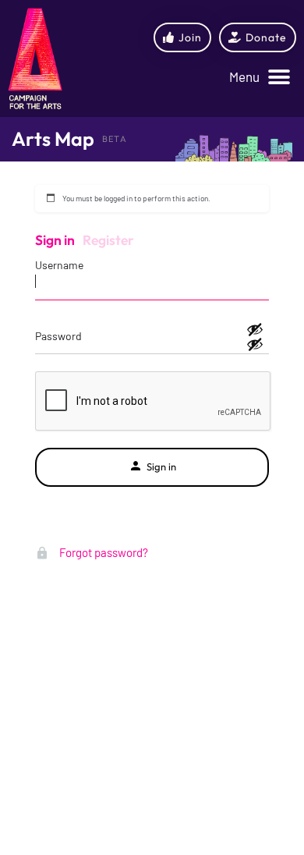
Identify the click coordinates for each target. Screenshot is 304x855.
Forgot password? (102, 552)
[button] (259, 77)
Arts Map (53, 138)
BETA (114, 138)
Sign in (55, 240)
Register (108, 240)
